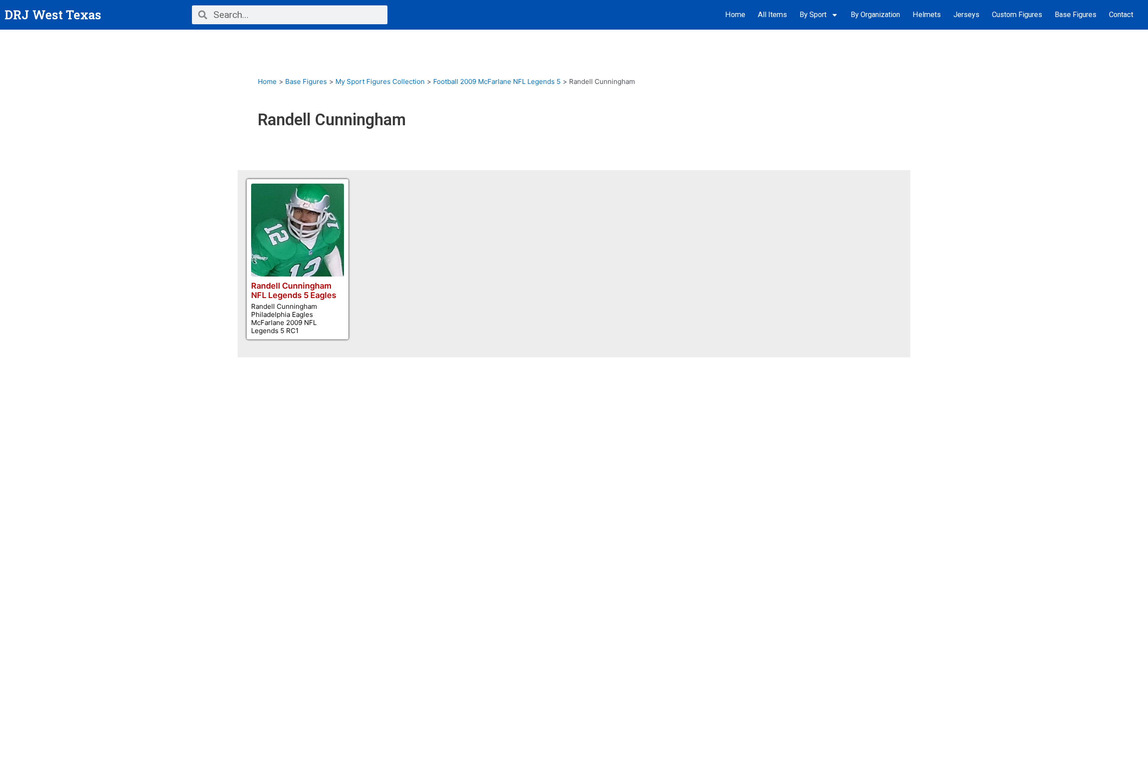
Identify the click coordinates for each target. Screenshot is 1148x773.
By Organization (875, 14)
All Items (772, 14)
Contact (1121, 14)
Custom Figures (1017, 14)
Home (735, 14)
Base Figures (1075, 14)
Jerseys (966, 14)
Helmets (927, 14)
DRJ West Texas (52, 14)
